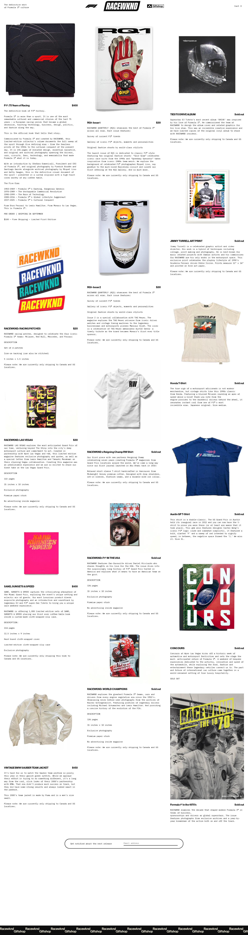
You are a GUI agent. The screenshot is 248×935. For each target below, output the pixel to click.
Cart (238, 6)
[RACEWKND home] (122, 6)
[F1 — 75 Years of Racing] (91, 6)
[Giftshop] (155, 6)
